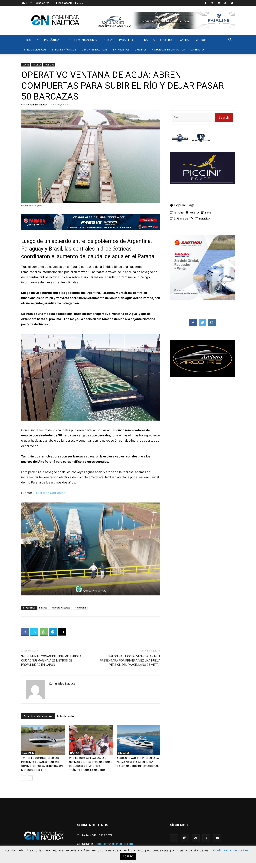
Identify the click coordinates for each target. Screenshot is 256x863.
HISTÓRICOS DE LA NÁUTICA (168, 49)
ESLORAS (108, 40)
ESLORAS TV (28, 752)
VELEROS (201, 40)
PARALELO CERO (129, 40)
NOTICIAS (49, 64)
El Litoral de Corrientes (49, 493)
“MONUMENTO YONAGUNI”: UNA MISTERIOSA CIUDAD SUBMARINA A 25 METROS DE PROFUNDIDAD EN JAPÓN (51, 661)
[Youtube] (232, 3)
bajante (43, 607)
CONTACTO (197, 49)
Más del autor (66, 716)
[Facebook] (205, 3)
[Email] (62, 632)
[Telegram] (53, 632)
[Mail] (219, 3)
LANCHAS (184, 40)
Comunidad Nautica (36, 104)
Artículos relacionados (38, 716)
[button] (230, 40)
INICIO (27, 40)
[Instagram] (212, 3)
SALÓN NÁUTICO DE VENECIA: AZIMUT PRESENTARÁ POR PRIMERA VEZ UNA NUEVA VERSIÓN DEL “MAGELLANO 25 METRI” (130, 661)
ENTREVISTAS (121, 49)
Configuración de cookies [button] (231, 850)
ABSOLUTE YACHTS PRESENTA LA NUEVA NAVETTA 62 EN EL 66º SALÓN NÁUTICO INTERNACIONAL (138, 761)
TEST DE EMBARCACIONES (81, 40)
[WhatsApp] (44, 632)
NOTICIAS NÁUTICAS (49, 40)
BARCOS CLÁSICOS (35, 49)
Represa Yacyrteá (61, 607)
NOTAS (25, 64)
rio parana (80, 607)
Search (224, 117)
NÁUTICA (149, 40)
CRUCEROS (166, 40)
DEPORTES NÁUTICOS (95, 49)
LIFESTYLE (140, 49)
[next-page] (30, 777)
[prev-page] (23, 777)
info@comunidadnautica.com (114, 844)
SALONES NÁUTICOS (64, 49)
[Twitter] (225, 3)
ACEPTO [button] (128, 856)
